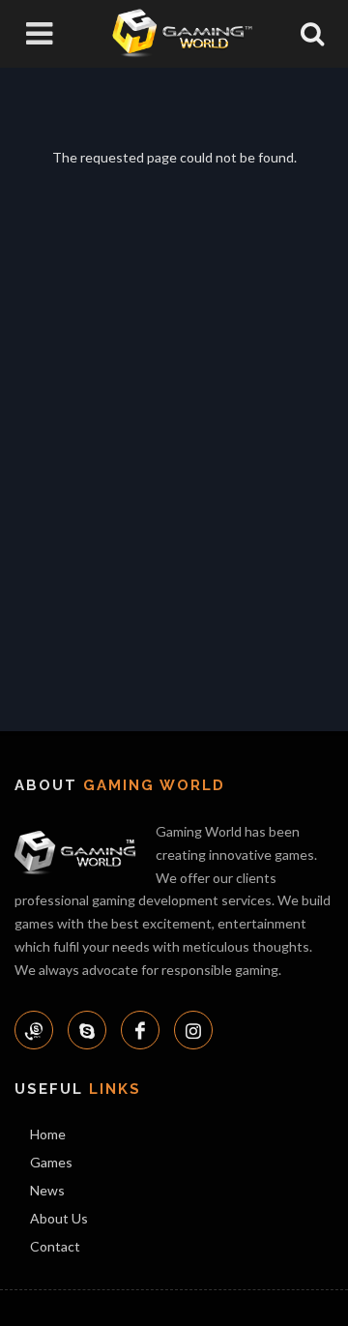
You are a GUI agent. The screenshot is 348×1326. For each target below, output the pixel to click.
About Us (59, 1218)
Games (51, 1162)
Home (48, 1134)
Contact (55, 1246)
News (47, 1190)
